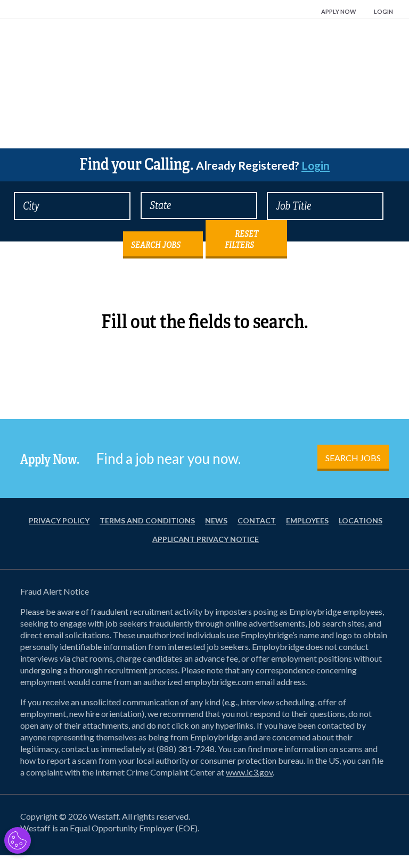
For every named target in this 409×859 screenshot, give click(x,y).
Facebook (296, 819)
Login (383, 11)
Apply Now (338, 11)
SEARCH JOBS (353, 458)
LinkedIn (347, 819)
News (216, 520)
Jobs (204, 100)
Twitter (322, 819)
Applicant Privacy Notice (205, 539)
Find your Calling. (204, 164)
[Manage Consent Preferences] (17, 840)
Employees (307, 520)
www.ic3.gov (249, 772)
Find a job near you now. (168, 458)
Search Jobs (156, 245)
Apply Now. (49, 460)
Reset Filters (241, 239)
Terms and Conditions (147, 520)
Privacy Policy (59, 520)
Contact (257, 520)
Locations (360, 520)
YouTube (373, 819)
